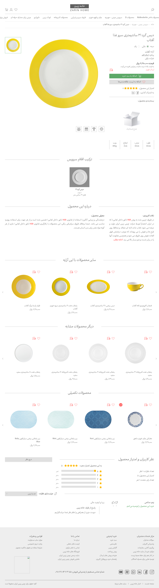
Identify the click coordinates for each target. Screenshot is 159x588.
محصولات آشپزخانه (61, 17)
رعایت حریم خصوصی (35, 544)
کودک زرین (47, 17)
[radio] (125, 88)
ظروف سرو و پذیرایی (78, 17)
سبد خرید (113, 540)
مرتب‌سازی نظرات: (46, 493)
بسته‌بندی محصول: (146, 101)
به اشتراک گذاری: (147, 92)
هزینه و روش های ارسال (108, 555)
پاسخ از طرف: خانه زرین (86, 508)
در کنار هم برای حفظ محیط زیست (142, 555)
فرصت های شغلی (73, 544)
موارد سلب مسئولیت (35, 540)
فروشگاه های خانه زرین (71, 551)
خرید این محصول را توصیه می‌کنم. (140, 506)
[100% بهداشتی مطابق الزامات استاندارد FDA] (101, 129)
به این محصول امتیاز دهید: (91, 466)
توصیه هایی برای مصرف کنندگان (142, 559)
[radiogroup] (71, 465)
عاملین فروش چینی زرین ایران (69, 559)
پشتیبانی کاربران (148, 544)
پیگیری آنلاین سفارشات (146, 548)
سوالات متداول (148, 540)
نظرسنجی (113, 544)
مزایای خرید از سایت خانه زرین (143, 551)
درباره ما (77, 540)
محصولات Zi (129, 17)
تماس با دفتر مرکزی (73, 548)
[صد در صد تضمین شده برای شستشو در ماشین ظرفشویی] (79, 129)
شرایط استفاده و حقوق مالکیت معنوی (29, 548)
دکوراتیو (37, 17)
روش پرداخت (112, 551)
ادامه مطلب (118, 240)
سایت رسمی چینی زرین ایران (69, 555)
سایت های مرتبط (120, 584)
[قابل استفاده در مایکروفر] (86, 129)
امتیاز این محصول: (146, 88)
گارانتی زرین (112, 548)
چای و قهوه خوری (95, 17)
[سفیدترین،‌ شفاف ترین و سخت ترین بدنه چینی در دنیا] (94, 129)
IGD (129, 220)
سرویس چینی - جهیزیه (113, 17)
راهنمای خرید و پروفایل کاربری (106, 559)
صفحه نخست (149, 584)
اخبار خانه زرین (135, 584)
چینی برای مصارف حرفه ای (21, 17)
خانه (152, 24)
